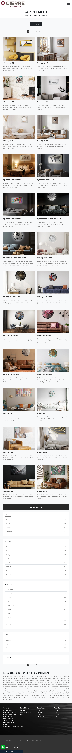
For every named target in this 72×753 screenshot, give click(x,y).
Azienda (57, 708)
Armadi (39, 714)
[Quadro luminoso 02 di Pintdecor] (53, 165)
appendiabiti (36, 547)
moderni (36, 648)
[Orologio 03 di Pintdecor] (53, 49)
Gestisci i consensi (17, 752)
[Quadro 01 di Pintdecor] (19, 399)
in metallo (36, 609)
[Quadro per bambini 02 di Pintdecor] (53, 399)
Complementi (43, 15)
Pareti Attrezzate (25, 713)
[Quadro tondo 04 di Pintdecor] (53, 360)
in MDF (36, 601)
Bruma (36, 520)
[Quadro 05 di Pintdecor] (19, 477)
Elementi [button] (8, 541)
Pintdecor (36, 532)
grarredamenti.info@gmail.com (13, 726)
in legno (36, 597)
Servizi (56, 711)
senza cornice (36, 625)
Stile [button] (6, 634)
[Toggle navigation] (68, 4)
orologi (36, 555)
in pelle (36, 613)
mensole (36, 551)
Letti (38, 711)
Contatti (56, 716)
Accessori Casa (34, 15)
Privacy (3, 752)
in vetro (36, 621)
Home (26, 15)
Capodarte (36, 524)
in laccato (36, 593)
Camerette (40, 716)
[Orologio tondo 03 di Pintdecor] (53, 282)
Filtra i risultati (36, 24)
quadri (36, 563)
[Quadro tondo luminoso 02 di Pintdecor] (19, 243)
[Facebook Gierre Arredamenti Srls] (40, 741)
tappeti (36, 570)
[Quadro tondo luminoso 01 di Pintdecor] (53, 204)
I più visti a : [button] (9, 657)
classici (36, 640)
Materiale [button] (8, 584)
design (36, 644)
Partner (56, 714)
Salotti (22, 714)
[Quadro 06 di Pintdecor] (53, 477)
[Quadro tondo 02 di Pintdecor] (53, 321)
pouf (36, 559)
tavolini (36, 574)
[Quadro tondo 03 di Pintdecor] (19, 360)
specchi (36, 566)
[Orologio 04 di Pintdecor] (19, 88)
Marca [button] (7, 514)
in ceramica (36, 590)
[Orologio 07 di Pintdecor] (53, 127)
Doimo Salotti (36, 528)
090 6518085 (10, 720)
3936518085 (10, 722)
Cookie (8, 752)
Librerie (22, 711)
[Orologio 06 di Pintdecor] (19, 127)
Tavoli (22, 716)
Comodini (40, 713)
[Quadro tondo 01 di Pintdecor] (19, 321)
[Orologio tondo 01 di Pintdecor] (53, 243)
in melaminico (36, 605)
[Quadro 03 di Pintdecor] (19, 438)
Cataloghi (57, 713)
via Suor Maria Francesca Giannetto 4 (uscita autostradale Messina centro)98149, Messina (10, 714)
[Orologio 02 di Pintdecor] (19, 49)
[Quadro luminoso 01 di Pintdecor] (19, 165)
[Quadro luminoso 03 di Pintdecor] (19, 204)
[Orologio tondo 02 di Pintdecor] (19, 282)
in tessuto (36, 617)
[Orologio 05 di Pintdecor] (53, 88)
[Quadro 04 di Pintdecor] (53, 438)
